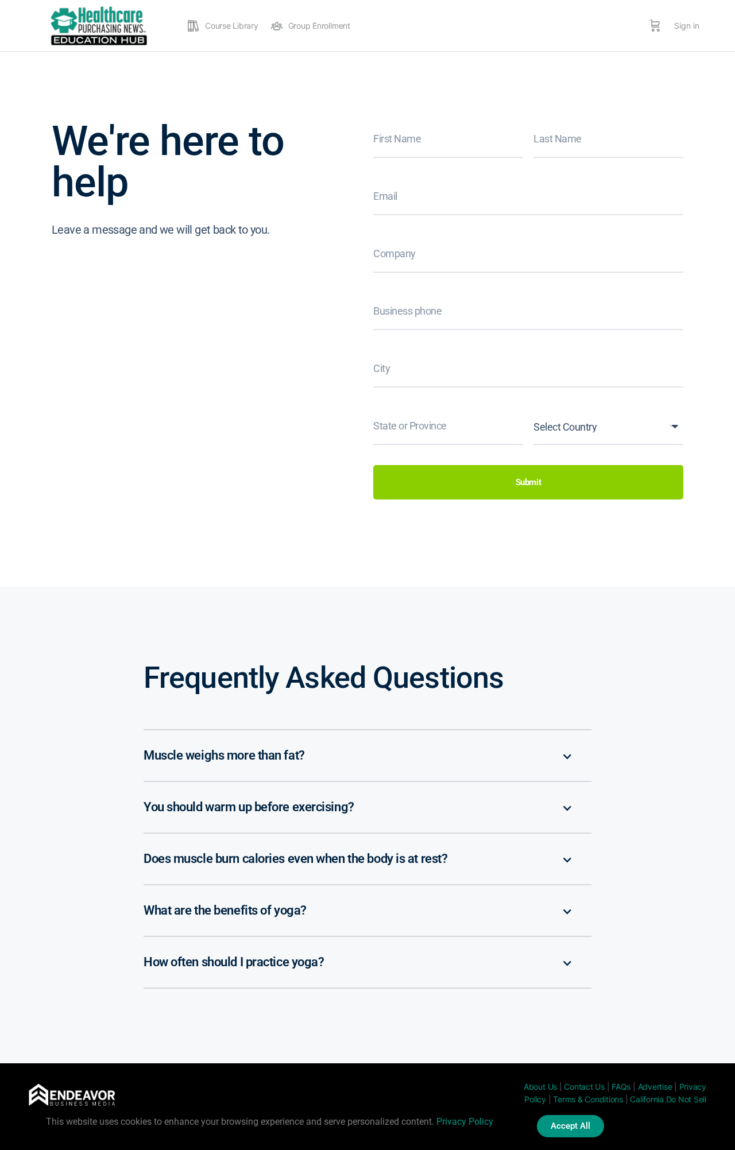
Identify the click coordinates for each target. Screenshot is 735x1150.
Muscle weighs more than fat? (224, 755)
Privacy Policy (464, 1121)
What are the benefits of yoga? (225, 910)
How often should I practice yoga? (234, 962)
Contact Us (584, 1086)
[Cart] (655, 26)
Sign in (686, 25)
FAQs (621, 1086)
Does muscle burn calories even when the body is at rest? (295, 858)
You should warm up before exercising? (249, 807)
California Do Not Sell (668, 1099)
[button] (367, 756)
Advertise (655, 1086)
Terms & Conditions (588, 1099)
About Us (540, 1086)
